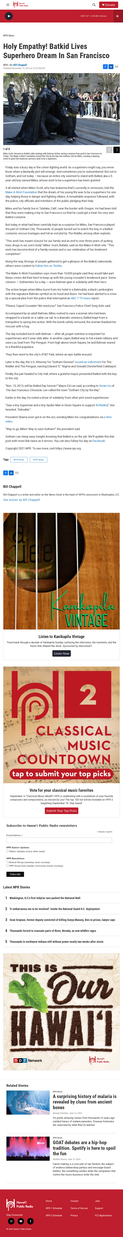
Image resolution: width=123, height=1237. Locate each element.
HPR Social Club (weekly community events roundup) (35, 866)
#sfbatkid (102, 405)
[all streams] (118, 16)
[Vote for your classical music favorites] (61, 725)
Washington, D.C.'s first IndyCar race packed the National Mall (45, 898)
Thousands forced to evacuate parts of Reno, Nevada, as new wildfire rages (53, 930)
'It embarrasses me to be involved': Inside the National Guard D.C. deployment (55, 909)
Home (49, 1201)
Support (99, 1208)
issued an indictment (88, 362)
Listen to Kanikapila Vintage (61, 636)
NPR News (8, 35)
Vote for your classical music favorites (61, 790)
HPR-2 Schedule (54, 1215)
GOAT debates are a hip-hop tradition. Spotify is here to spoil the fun (84, 1148)
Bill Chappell (20, 65)
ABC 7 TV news (80, 298)
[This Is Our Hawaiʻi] (61, 1011)
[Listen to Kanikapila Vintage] (61, 571)
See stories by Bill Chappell (21, 500)
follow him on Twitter (48, 265)
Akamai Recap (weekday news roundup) (29, 862)
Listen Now (61, 653)
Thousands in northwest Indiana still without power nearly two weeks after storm (56, 941)
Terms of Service (79, 1208)
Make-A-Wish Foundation (21, 192)
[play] (8, 16)
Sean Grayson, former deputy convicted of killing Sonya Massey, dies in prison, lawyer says (62, 920)
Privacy (74, 1215)
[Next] (116, 150)
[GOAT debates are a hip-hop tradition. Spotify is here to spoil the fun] (28, 1149)
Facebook (99, 441)
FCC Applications (103, 1215)
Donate (110, 5)
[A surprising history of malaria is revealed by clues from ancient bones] (28, 1103)
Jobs (97, 1201)
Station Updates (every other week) (26, 851)
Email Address (14, 835)
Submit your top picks (61, 811)
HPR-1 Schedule (54, 1208)
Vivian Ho (105, 385)
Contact (74, 1201)
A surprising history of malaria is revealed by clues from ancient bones (85, 1102)
